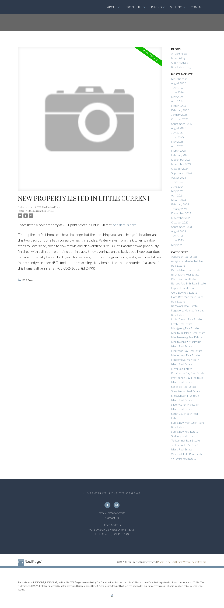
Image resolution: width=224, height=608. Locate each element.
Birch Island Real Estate (185, 274)
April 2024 (177, 195)
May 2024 (177, 190)
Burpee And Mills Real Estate (188, 283)
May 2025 (177, 141)
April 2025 (177, 146)
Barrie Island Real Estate (186, 270)
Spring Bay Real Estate (184, 431)
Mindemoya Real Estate (185, 355)
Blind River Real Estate (184, 279)
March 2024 (178, 200)
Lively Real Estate (181, 323)
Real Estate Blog (181, 67)
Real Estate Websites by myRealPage (189, 562)
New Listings (178, 58)
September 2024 (181, 173)
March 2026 (178, 105)
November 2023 (181, 217)
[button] (107, 505)
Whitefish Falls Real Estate (187, 454)
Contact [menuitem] (197, 7)
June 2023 (177, 240)
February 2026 (180, 110)
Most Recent (179, 78)
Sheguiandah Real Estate (185, 391)
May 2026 (177, 96)
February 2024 (180, 204)
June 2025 (177, 137)
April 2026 (177, 101)
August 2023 (178, 231)
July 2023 (177, 235)
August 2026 (178, 83)
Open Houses (179, 62)
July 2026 (177, 87)
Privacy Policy (163, 562)
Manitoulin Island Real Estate (188, 332)
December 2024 (181, 159)
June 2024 (177, 186)
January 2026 (179, 114)
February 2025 (180, 155)
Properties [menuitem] (133, 7)
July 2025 (177, 132)
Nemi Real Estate (181, 368)
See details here (124, 225)
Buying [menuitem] (156, 7)
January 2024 (179, 208)
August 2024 (178, 177)
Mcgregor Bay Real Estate (186, 350)
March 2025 (178, 150)
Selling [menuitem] (176, 7)
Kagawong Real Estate (184, 305)
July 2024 (177, 182)
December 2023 (181, 213)
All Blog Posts (179, 53)
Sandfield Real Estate (184, 386)
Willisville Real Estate (183, 458)
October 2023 (179, 222)
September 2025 (181, 123)
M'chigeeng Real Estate (185, 328)
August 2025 (178, 128)
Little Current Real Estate (40, 210)
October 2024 (179, 168)
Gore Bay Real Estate (184, 292)
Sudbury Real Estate (183, 436)
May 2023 (177, 244)
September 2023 (181, 226)
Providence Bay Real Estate (188, 373)
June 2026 (177, 92)
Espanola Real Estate (183, 288)
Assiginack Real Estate (184, 256)
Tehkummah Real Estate (185, 440)
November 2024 (181, 164)
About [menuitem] (112, 7)
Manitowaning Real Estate (186, 337)
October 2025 (179, 119)
